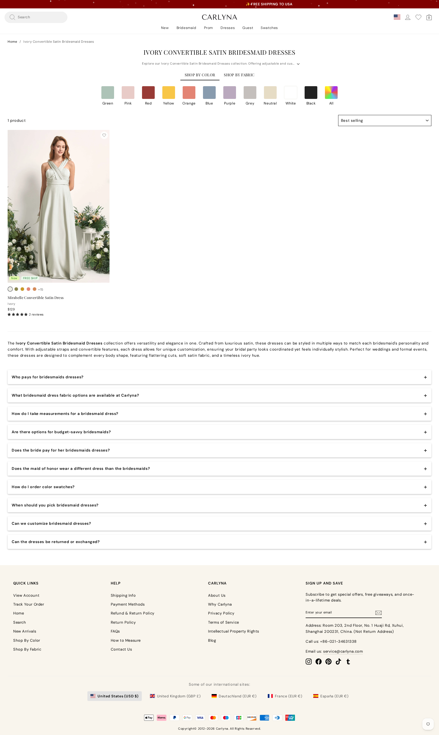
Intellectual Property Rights (233, 631)
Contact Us (121, 649)
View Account (26, 595)
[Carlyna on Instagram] (309, 661)
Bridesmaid (186, 27)
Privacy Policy (221, 613)
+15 (40, 289)
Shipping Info (123, 595)
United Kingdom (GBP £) (178, 696)
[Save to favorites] (104, 135)
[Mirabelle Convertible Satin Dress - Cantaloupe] (28, 289)
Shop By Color (26, 640)
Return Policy (123, 622)
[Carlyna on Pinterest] (328, 661)
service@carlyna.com (343, 651)
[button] (107, 95)
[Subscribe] (378, 613)
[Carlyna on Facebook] (319, 661)
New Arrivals (24, 631)
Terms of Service (223, 622)
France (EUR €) (288, 696)
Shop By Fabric (27, 649)
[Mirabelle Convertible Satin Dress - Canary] (22, 289)
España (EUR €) (334, 696)
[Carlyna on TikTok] (338, 661)
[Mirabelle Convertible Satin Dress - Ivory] (10, 289)
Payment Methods (128, 604)
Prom (208, 27)
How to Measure (126, 640)
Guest (247, 27)
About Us (217, 595)
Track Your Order (28, 604)
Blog (212, 640)
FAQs (115, 631)
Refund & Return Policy (132, 613)
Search (19, 622)
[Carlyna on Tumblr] (348, 661)
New (165, 27)
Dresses (228, 27)
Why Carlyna (220, 604)
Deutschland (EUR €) (237, 696)
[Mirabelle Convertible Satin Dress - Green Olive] (16, 289)
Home (12, 41)
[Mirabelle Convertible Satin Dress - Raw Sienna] (34, 289)
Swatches (269, 27)
